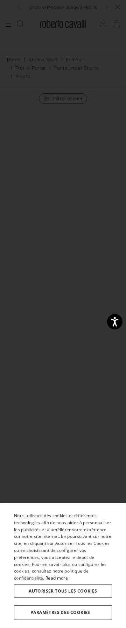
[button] (63, 612)
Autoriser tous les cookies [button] (63, 591)
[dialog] (63, 565)
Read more (57, 578)
